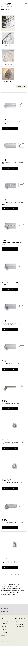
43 (16, 574)
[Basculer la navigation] (26, 3)
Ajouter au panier (10, 128)
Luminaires (8, 81)
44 (18, 574)
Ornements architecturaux (7, 46)
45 (20, 574)
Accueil (3, 6)
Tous (7, 29)
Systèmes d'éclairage (8, 64)
